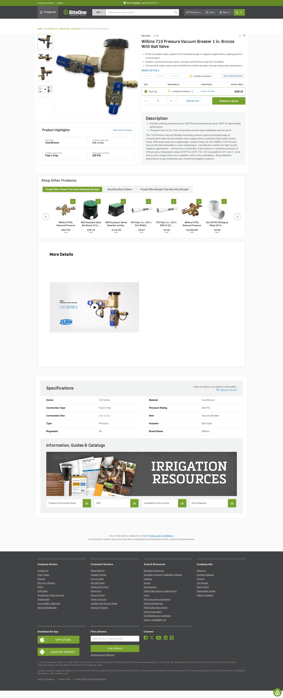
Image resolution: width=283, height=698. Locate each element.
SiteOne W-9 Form (100, 587)
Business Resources (154, 571)
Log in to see (207, 91)
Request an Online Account (51, 595)
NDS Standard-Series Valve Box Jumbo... (116, 224)
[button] (61, 3)
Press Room (203, 587)
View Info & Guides (122, 130)
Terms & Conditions (46, 679)
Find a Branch (98, 631)
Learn (146, 595)
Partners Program (99, 608)
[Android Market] (62, 652)
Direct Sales (43, 575)
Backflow (76, 29)
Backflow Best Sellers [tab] (120, 189)
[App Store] (62, 639)
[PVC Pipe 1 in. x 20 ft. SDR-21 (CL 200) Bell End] (167, 210)
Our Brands (202, 583)
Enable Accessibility (46, 3)
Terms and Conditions (161, 536)
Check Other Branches (233, 76)
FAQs (40, 587)
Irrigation (64, 29)
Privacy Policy (64, 679)
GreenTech (96, 591)
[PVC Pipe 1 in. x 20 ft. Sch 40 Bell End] (141, 210)
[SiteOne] (75, 15)
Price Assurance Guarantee (157, 599)
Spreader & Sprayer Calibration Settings (163, 575)
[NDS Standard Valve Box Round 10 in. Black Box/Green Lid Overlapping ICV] (91, 210)
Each (153, 91)
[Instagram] (172, 639)
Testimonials (44, 599)
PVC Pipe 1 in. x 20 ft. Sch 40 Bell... (141, 224)
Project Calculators (153, 612)
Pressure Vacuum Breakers (96, 29)
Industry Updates (205, 595)
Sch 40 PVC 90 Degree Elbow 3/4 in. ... (217, 224)
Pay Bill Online (98, 583)
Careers (201, 579)
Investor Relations (205, 575)
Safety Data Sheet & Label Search (160, 591)
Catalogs (148, 579)
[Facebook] (146, 639)
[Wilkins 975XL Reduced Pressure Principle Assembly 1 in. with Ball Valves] (66, 210)
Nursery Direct (98, 595)
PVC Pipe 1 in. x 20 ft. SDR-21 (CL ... (166, 224)
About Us (201, 571)
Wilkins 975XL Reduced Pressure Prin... (66, 224)
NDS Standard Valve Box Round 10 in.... (91, 224)
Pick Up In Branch (46, 583)
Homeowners (150, 587)
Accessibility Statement (49, 603)
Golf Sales (43, 591)
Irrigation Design (98, 575)
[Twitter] (152, 639)
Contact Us (43, 571)
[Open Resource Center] (277, 692)
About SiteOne (98, 571)
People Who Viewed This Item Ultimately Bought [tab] (72, 189)
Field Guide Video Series (155, 608)
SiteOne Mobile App (47, 608)
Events (147, 583)
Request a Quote (228, 101)
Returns (41, 579)
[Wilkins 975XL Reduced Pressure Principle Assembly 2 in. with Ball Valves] (192, 210)
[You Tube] (159, 639)
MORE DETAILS (150, 70)
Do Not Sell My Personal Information (90, 679)
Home (40, 29)
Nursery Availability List (155, 620)
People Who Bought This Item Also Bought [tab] (165, 189)
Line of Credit (97, 579)
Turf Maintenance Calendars (157, 616)
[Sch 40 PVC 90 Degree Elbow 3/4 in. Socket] (217, 210)
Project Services (99, 599)
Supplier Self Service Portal (104, 603)
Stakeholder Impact (206, 591)
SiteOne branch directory (103, 655)
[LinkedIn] (166, 639)
